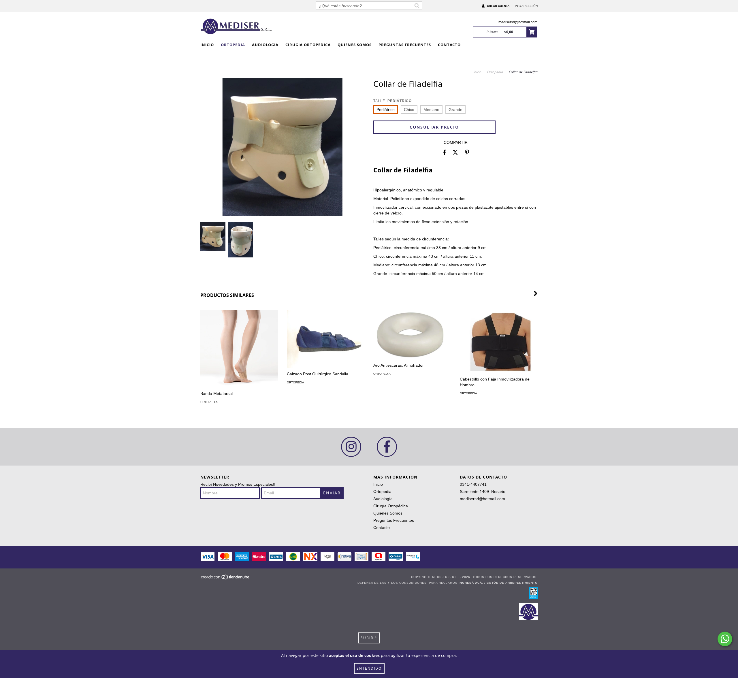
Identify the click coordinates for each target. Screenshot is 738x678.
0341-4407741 (473, 484)
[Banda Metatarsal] (239, 349)
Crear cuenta (498, 5)
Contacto (449, 44)
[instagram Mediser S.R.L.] (351, 447)
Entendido (369, 668)
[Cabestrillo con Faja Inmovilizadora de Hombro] (499, 341)
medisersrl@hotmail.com (517, 22)
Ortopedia (233, 44)
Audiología (265, 44)
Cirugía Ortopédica (308, 44)
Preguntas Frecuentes (405, 44)
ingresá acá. (471, 582)
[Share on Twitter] (455, 152)
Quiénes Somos (355, 44)
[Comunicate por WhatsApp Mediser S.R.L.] (725, 639)
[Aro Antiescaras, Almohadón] (412, 334)
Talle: (392, 101)
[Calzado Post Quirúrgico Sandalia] (326, 339)
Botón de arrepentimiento (512, 582)
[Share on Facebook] (444, 152)
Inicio (207, 44)
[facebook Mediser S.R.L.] (387, 447)
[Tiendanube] (225, 578)
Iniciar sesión (526, 5)
